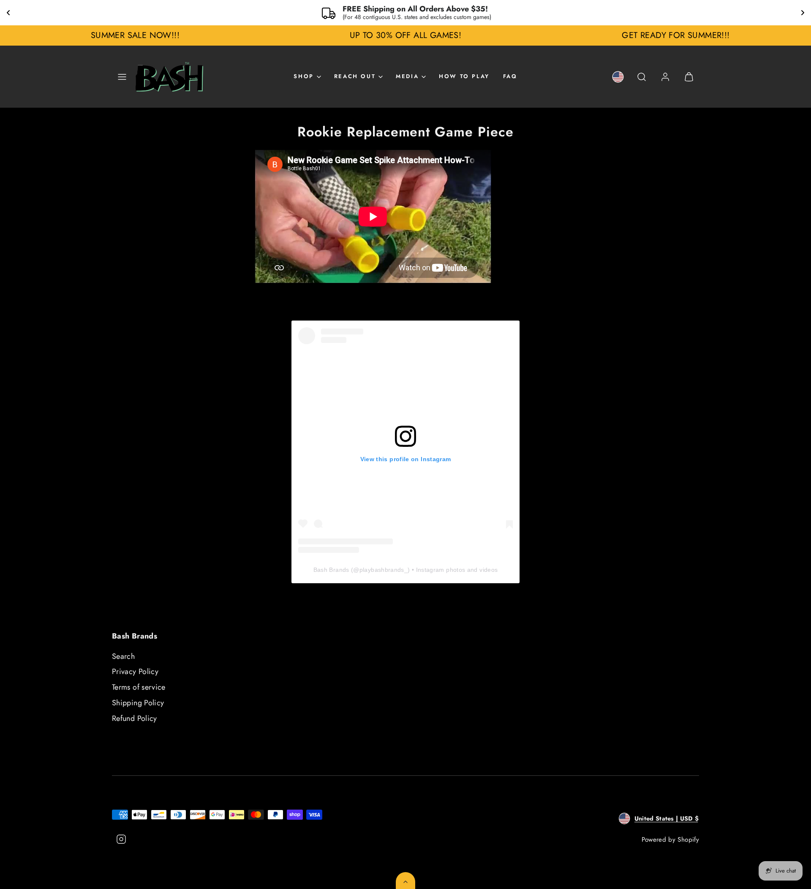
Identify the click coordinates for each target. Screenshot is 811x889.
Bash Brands (331, 569)
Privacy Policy (135, 671)
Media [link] (407, 76)
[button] (122, 77)
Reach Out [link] (355, 76)
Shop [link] (303, 76)
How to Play (464, 76)
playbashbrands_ (383, 569)
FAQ (510, 76)
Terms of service (139, 687)
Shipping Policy (138, 702)
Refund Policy (134, 718)
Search (123, 656)
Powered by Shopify (670, 839)
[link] (618, 76)
